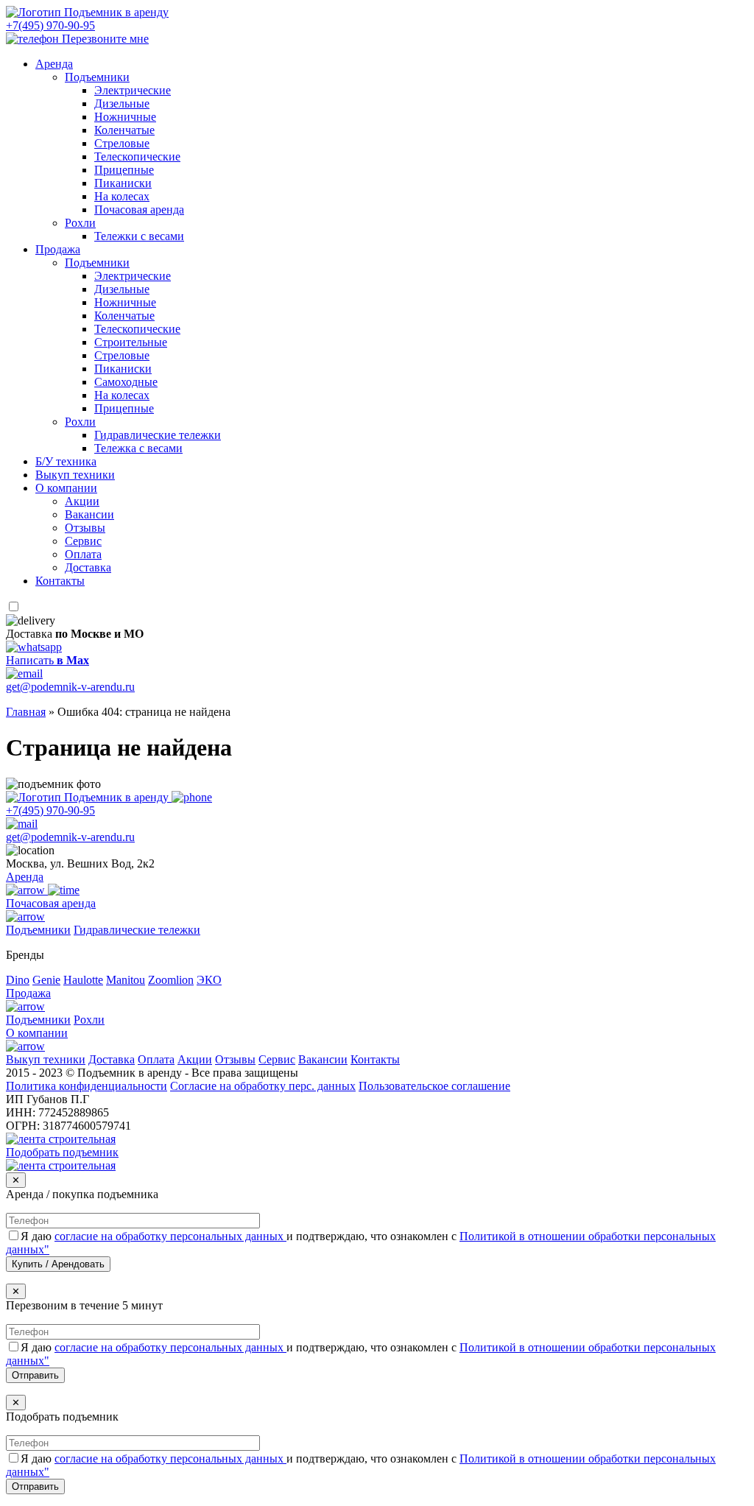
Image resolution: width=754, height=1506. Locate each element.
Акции (82, 501)
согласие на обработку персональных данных (170, 1236)
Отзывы (85, 527)
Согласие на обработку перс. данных (263, 1086)
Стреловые (121, 143)
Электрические (132, 90)
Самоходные (126, 382)
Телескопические (137, 156)
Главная (26, 712)
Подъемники (97, 77)
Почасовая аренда (139, 209)
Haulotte (83, 980)
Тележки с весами (139, 236)
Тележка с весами (138, 448)
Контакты (60, 580)
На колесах (121, 196)
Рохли (80, 223)
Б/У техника (65, 461)
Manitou (125, 980)
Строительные (130, 342)
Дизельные (121, 103)
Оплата (83, 554)
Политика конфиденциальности (86, 1086)
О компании (66, 488)
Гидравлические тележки (157, 435)
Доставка (88, 567)
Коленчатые (124, 130)
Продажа (57, 249)
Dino (17, 980)
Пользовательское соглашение (434, 1086)
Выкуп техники (75, 474)
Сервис (83, 541)
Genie (46, 980)
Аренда (54, 63)
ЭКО (209, 980)
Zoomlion (171, 980)
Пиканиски (123, 183)
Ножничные (125, 116)
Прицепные (124, 169)
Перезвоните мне (105, 38)
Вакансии (89, 514)
